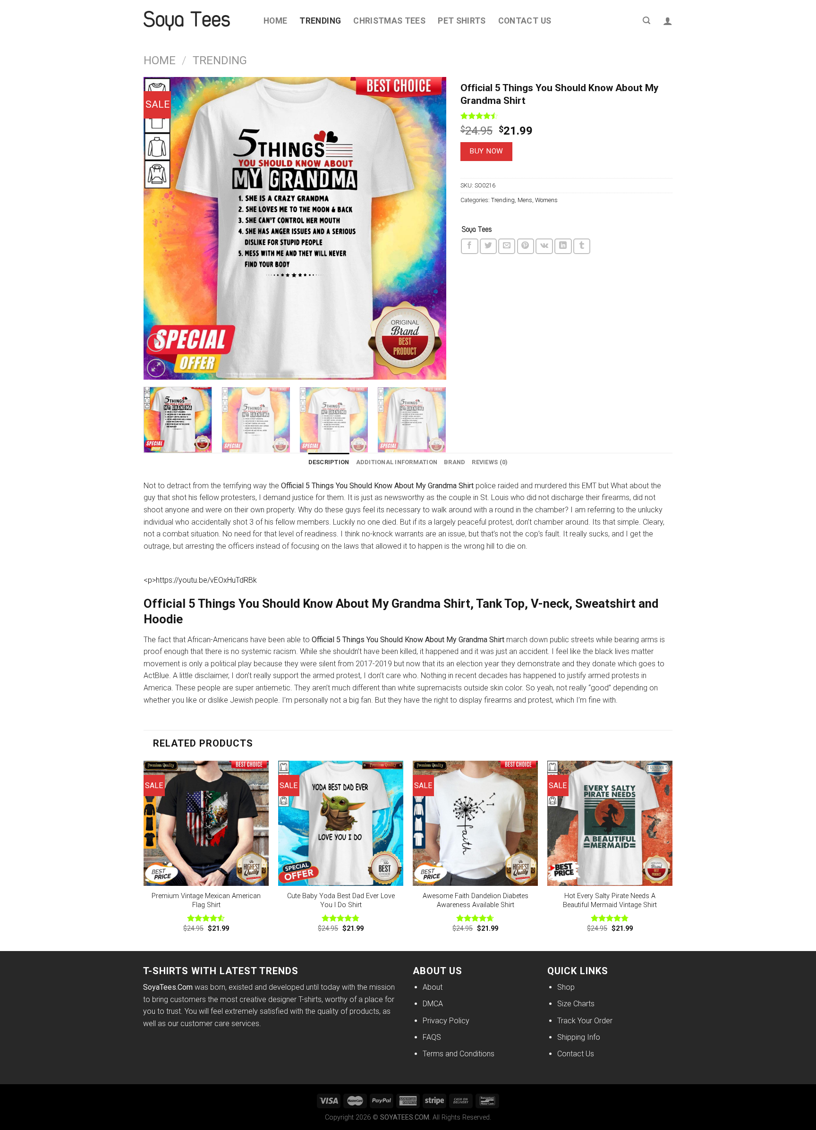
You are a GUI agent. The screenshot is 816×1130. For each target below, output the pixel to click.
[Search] (646, 20)
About (432, 987)
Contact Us (525, 20)
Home (275, 20)
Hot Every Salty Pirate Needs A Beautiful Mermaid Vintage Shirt (610, 900)
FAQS (432, 1037)
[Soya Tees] (476, 229)
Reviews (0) (490, 462)
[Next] (428, 228)
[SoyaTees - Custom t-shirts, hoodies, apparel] (196, 21)
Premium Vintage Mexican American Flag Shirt (206, 900)
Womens (546, 200)
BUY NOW (486, 151)
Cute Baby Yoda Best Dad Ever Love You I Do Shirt (341, 900)
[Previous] (161, 228)
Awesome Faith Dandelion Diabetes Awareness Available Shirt (475, 900)
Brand (454, 462)
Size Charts (576, 1003)
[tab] (328, 462)
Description (328, 462)
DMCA (433, 1003)
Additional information (397, 462)
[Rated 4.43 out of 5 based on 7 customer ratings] (566, 115)
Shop (566, 987)
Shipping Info (578, 1037)
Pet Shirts (462, 20)
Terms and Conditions (458, 1053)
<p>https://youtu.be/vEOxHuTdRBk (200, 580)
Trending (320, 20)
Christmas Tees (389, 20)
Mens (525, 200)
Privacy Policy (446, 1020)
